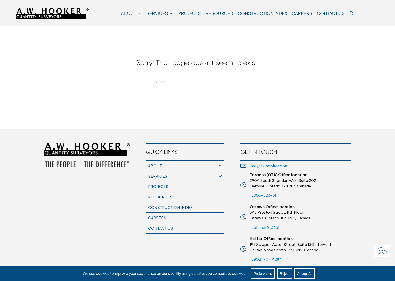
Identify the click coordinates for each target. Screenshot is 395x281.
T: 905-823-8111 (264, 195)
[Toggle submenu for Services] (171, 13)
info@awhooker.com (269, 165)
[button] (382, 251)
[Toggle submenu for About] (139, 13)
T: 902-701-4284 (266, 259)
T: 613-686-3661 (264, 227)
